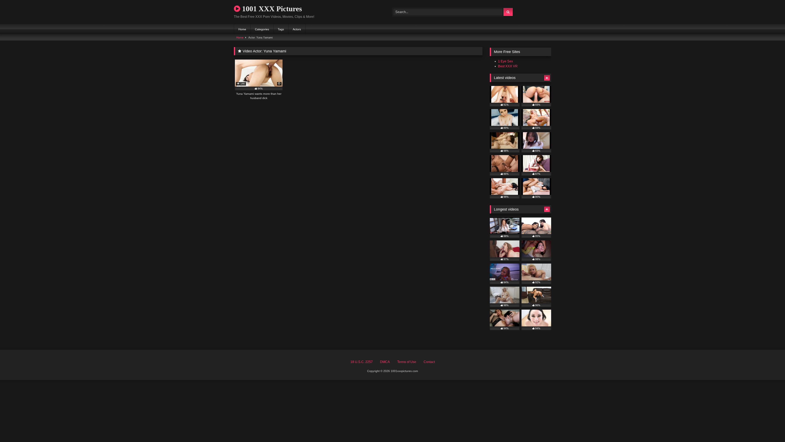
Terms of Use (406, 362)
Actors (297, 29)
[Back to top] (772, 430)
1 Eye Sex (505, 61)
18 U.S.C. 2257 (361, 362)
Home (242, 29)
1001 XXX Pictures (271, 9)
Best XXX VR (508, 66)
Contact (429, 362)
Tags (281, 29)
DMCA (385, 362)
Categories (262, 29)
